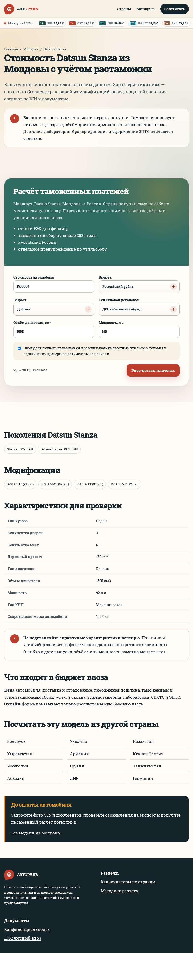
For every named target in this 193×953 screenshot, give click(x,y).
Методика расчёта (119, 890)
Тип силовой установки (120, 304)
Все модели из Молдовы (36, 833)
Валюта (116, 282)
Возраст (22, 304)
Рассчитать (174, 8)
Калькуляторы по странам (128, 881)
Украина (78, 741)
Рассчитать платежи (153, 370)
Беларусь (16, 741)
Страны (124, 8)
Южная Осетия (148, 753)
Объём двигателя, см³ (32, 322)
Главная (11, 49)
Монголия (17, 766)
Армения (79, 753)
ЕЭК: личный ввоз (22, 938)
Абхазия (15, 778)
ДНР (74, 778)
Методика (146, 8)
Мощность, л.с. (111, 322)
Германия (143, 778)
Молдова (31, 49)
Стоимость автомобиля (33, 277)
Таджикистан (147, 766)
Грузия (77, 766)
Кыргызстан (19, 753)
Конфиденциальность (27, 929)
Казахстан (143, 741)
